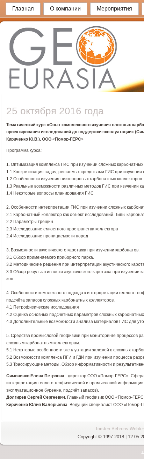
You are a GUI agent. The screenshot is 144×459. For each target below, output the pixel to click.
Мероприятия (114, 9)
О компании (65, 9)
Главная (23, 9)
